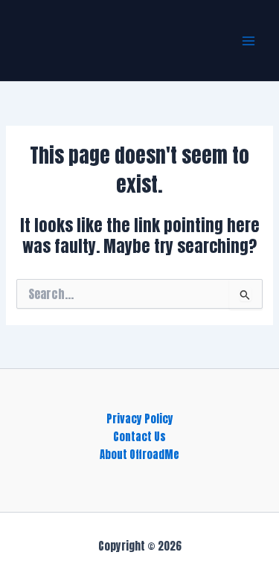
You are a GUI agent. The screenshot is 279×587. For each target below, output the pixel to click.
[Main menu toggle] (248, 41)
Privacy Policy (139, 419)
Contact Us (139, 437)
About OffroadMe (139, 454)
